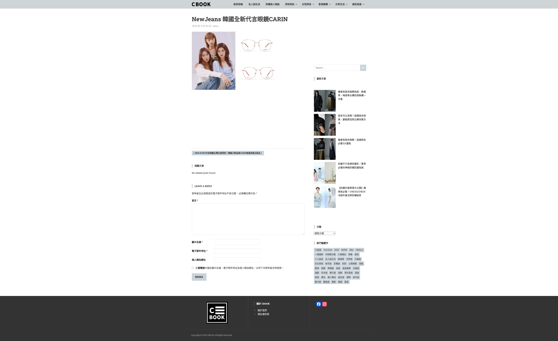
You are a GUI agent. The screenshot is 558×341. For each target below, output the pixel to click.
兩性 (357, 254)
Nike (351, 250)
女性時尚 (306, 4)
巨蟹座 (337, 263)
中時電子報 (330, 254)
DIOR (336, 250)
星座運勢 (347, 268)
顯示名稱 (197, 242)
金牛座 (356, 277)
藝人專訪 (332, 277)
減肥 (317, 273)
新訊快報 (238, 4)
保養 (350, 254)
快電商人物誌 (273, 4)
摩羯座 (331, 268)
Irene (215, 26)
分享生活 (340, 4)
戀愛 (323, 268)
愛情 (317, 268)
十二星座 (319, 259)
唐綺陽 (341, 259)
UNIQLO (359, 250)
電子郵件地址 (199, 251)
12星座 (318, 250)
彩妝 (344, 263)
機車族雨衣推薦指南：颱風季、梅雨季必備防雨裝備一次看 (352, 95)
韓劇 (340, 282)
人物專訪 (342, 254)
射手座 (328, 263)
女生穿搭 (319, 263)
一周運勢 (319, 254)
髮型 (347, 282)
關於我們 (262, 310)
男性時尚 (289, 4)
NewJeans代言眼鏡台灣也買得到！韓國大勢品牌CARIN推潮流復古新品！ (228, 153)
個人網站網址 (199, 259)
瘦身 (357, 273)
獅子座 (333, 273)
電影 (334, 282)
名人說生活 (254, 4)
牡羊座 (324, 273)
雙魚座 (326, 282)
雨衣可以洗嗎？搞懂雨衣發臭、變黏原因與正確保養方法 (352, 119)
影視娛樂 (323, 4)
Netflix (344, 250)
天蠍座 (358, 259)
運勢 (349, 277)
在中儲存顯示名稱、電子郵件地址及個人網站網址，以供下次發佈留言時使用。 (239, 268)
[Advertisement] (248, 123)
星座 (338, 268)
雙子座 (318, 282)
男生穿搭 (349, 273)
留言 (195, 200)
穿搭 (317, 277)
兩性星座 (357, 4)
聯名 (323, 277)
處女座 (341, 277)
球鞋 (340, 273)
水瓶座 (356, 268)
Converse (328, 250)
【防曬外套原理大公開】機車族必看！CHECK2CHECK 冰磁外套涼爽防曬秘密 (352, 192)
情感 (361, 263)
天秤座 (349, 259)
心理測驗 (353, 263)
